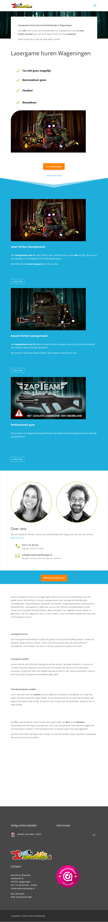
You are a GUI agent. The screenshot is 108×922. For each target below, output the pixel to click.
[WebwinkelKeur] (67, 877)
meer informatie (54, 175)
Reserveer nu (54, 578)
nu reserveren (54, 166)
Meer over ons (17, 537)
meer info (17, 281)
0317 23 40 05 (17, 885)
